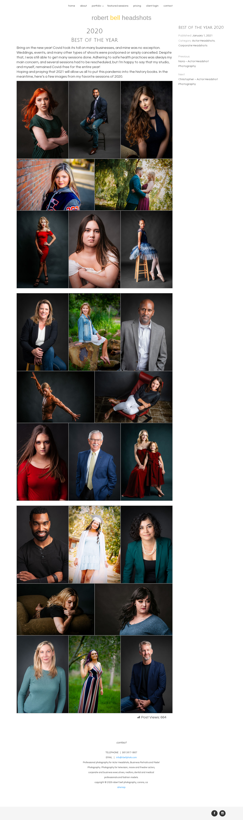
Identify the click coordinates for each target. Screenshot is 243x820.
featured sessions (117, 6)
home (71, 6)
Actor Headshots (203, 40)
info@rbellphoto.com (126, 757)
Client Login (152, 6)
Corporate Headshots (192, 45)
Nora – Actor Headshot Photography (193, 64)
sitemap (121, 787)
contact (168, 6)
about (83, 6)
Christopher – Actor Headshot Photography (198, 81)
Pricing (137, 6)
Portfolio (96, 6)
